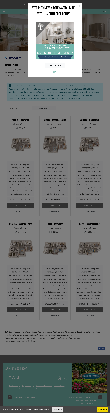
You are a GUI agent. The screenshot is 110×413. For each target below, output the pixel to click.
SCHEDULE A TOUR (55, 65)
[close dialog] (79, 6)
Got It (55, 72)
